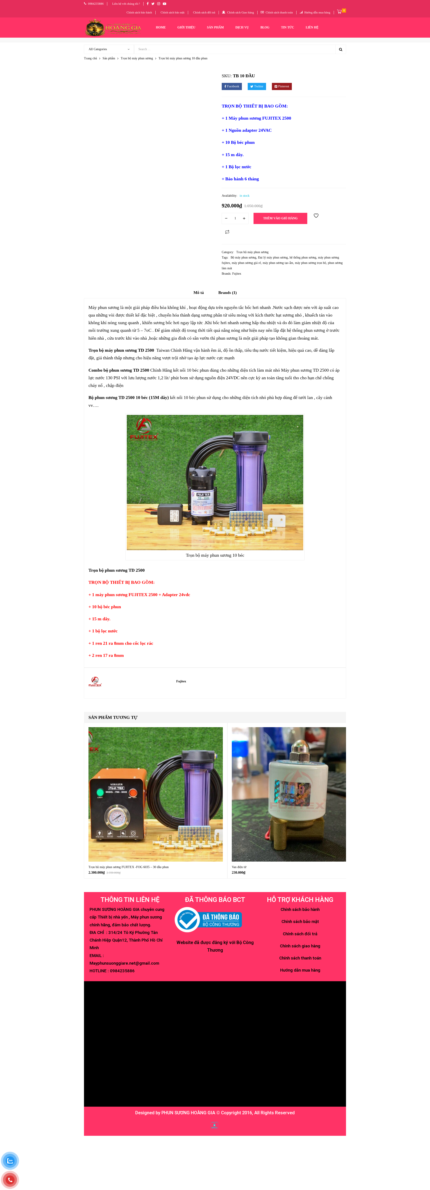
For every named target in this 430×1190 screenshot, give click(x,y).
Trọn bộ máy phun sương (137, 58)
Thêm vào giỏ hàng (280, 218)
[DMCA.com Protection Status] (214, 1124)
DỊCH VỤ (242, 27)
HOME (161, 27)
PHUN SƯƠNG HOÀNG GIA (188, 1112)
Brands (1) (227, 292)
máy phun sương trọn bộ (310, 263)
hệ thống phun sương (303, 257)
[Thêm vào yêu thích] (316, 218)
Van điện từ (239, 867)
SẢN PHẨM (215, 27)
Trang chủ (90, 58)
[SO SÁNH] (227, 231)
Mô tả (199, 292)
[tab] (199, 294)
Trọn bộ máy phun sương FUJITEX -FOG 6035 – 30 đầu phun (128, 867)
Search (340, 49)
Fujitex (236, 273)
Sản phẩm (109, 58)
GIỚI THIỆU (186, 27)
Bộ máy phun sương (243, 257)
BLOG (264, 27)
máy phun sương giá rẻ (246, 263)
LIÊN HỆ (312, 27)
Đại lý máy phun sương (273, 257)
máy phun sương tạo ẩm (278, 263)
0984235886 (122, 970)
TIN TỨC (287, 27)
